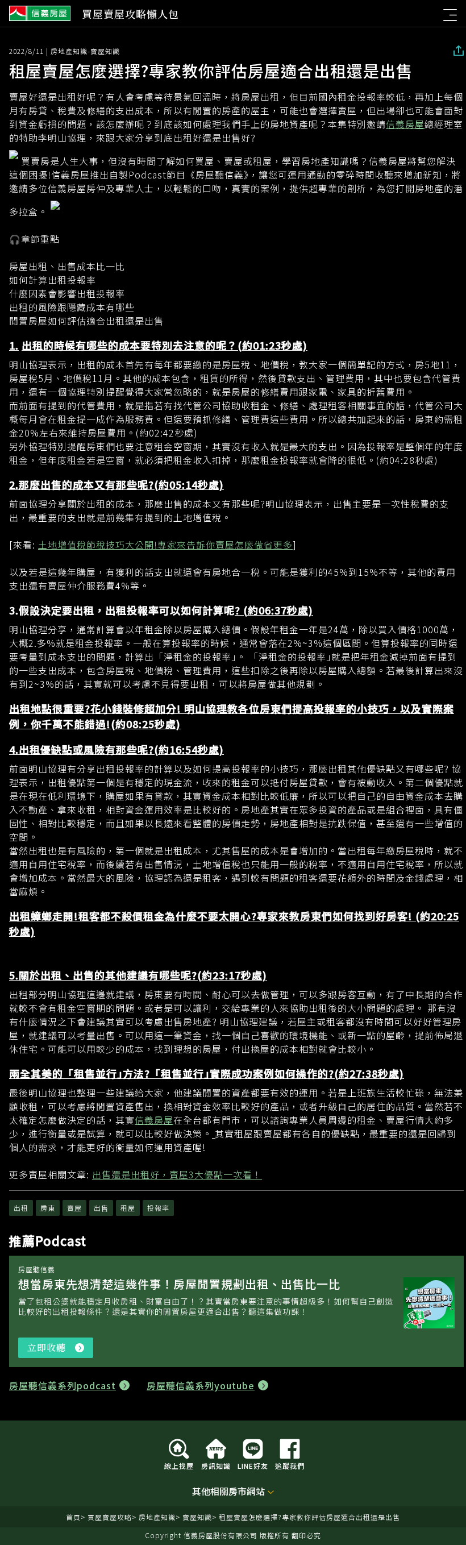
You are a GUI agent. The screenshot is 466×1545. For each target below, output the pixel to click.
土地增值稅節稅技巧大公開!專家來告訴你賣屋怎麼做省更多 (165, 544)
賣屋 (74, 1207)
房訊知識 (216, 1465)
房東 (47, 1207)
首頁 (73, 1517)
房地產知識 (157, 1517)
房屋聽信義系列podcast (62, 1385)
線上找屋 (179, 1465)
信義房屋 (39, 14)
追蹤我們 (290, 1465)
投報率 (158, 1207)
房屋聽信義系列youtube (201, 1385)
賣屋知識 (197, 1517)
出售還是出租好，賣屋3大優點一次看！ (177, 1174)
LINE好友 (253, 1465)
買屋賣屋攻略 (110, 1517)
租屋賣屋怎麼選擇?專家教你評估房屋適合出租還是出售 (309, 1517)
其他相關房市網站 (228, 1491)
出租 (21, 1207)
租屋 (127, 1207)
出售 (101, 1207)
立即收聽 (60, 1349)
